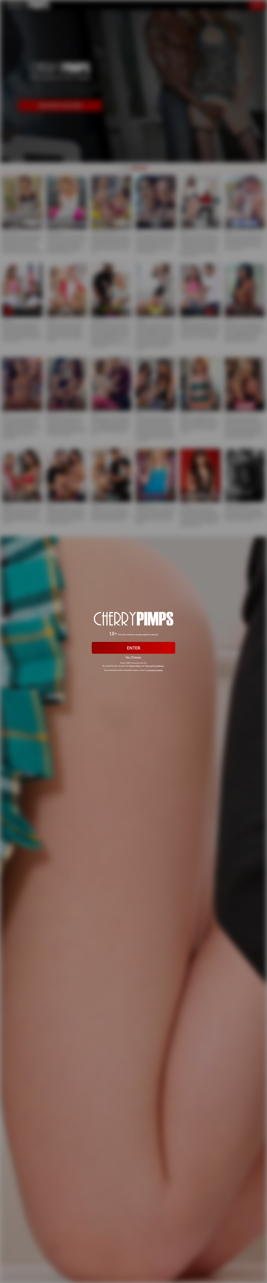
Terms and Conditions (154, 665)
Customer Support (155, 670)
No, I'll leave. (133, 657)
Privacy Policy (135, 665)
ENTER (133, 647)
